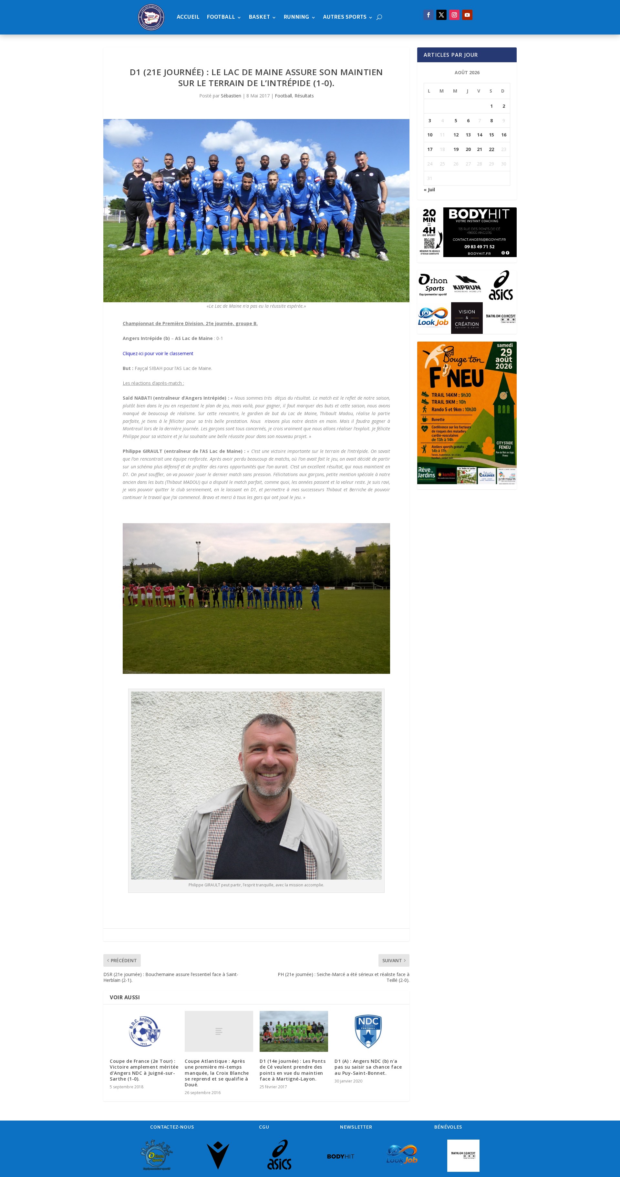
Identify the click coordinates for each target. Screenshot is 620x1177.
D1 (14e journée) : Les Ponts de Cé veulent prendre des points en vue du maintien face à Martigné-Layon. (293, 1070)
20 (468, 149)
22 (491, 149)
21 (479, 149)
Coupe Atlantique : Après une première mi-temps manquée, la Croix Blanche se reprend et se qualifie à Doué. (217, 1073)
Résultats (304, 96)
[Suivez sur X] (441, 15)
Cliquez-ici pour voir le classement (158, 353)
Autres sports (345, 17)
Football (221, 17)
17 (429, 149)
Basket (259, 17)
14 (479, 135)
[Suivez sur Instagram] (454, 15)
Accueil (188, 17)
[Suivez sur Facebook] (428, 15)
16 (503, 135)
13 (468, 135)
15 (491, 135)
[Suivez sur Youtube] (467, 15)
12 (456, 135)
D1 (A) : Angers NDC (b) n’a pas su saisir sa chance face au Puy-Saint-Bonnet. (368, 1067)
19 (456, 149)
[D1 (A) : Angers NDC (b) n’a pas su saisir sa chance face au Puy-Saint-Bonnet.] (369, 1031)
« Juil (429, 189)
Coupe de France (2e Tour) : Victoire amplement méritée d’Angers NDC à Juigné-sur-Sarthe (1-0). (144, 1070)
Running (296, 17)
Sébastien (231, 96)
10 (429, 135)
